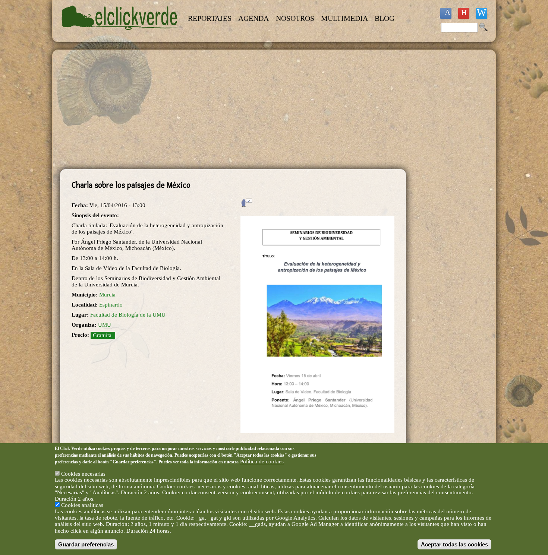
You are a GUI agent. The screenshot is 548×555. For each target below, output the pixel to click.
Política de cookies (262, 461)
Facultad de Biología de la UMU (128, 315)
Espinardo (111, 305)
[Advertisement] (233, 109)
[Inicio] (120, 34)
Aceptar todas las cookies (454, 544)
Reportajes (210, 18)
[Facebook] (445, 13)
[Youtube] (463, 13)
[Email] (481, 13)
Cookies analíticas (82, 505)
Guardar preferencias (86, 544)
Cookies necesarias (83, 473)
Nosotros (295, 18)
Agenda (253, 18)
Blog (384, 18)
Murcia (107, 295)
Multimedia (344, 18)
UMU (104, 325)
